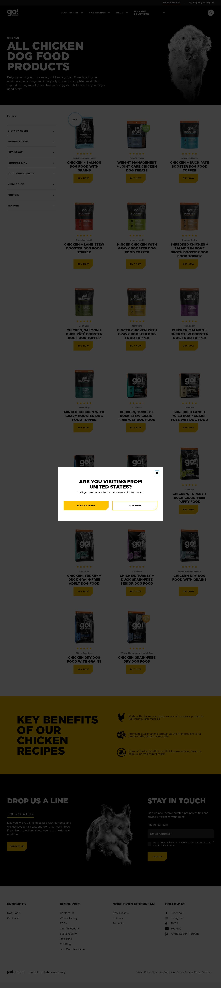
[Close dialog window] (157, 473)
